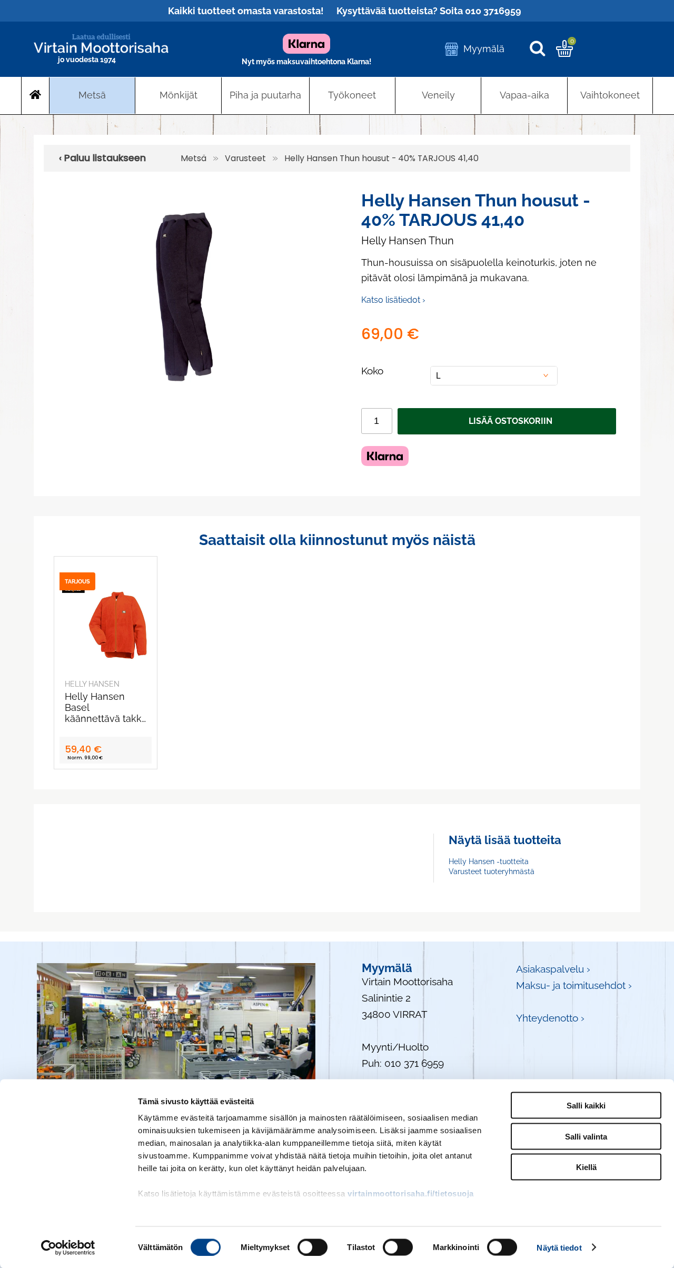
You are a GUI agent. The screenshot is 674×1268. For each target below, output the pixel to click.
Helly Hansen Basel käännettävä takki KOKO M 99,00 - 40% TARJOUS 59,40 (104, 707)
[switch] (313, 1247)
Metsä (92, 95)
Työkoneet (352, 95)
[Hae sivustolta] (542, 49)
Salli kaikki (586, 1105)
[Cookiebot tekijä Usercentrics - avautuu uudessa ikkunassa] (68, 1247)
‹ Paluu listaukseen (102, 158)
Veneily (438, 95)
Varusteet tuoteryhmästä (491, 871)
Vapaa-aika (524, 95)
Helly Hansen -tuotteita (489, 861)
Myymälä (483, 48)
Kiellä (586, 1167)
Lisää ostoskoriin (510, 421)
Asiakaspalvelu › (553, 969)
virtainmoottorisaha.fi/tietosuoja (411, 1193)
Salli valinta (586, 1136)
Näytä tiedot (559, 1247)
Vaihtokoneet (610, 95)
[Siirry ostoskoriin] (564, 53)
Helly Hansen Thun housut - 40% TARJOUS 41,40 (381, 158)
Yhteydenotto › (550, 1018)
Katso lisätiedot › (393, 300)
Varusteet (245, 158)
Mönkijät (178, 95)
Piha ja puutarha (265, 95)
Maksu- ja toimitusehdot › (574, 985)
